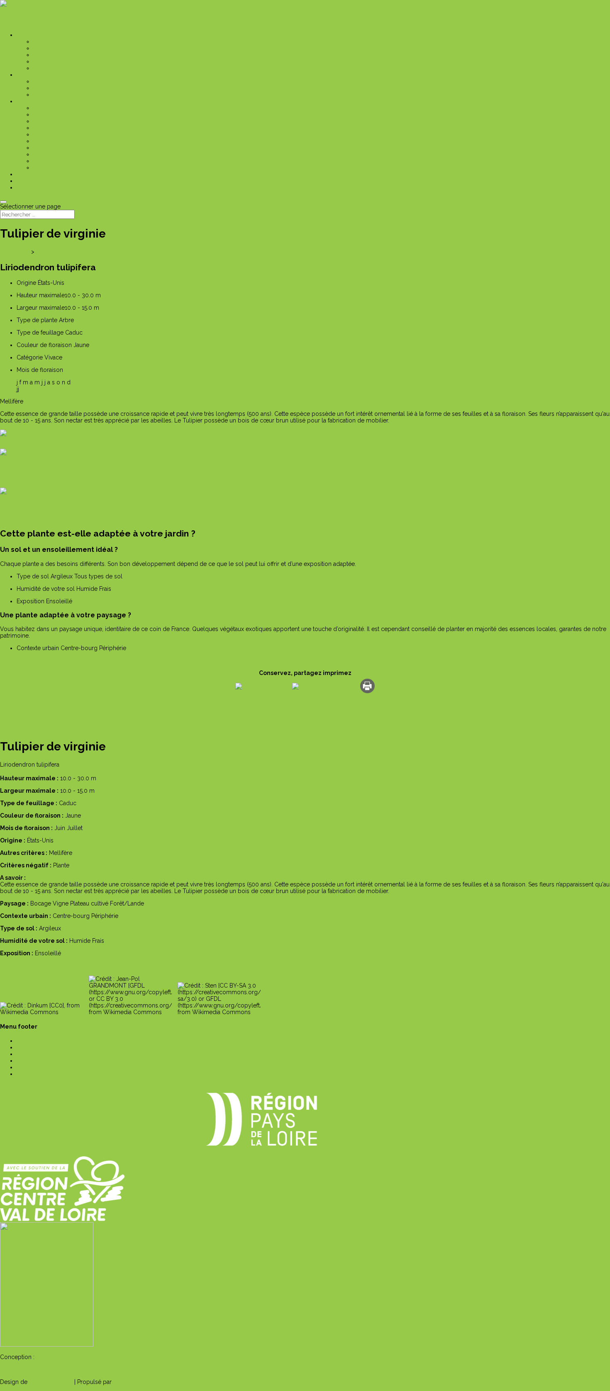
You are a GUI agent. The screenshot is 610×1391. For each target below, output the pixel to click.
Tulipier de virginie (58, 251)
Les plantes (15, 251)
